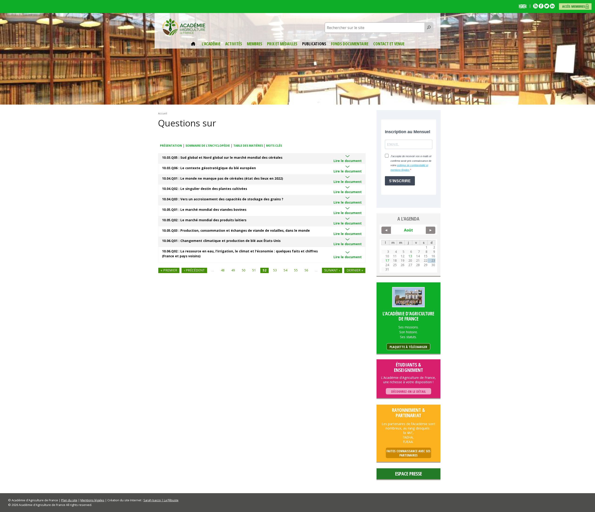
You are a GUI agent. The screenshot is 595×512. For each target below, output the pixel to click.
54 (285, 270)
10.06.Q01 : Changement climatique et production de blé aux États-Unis (221, 240)
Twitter (546, 6)
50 (243, 270)
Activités (233, 43)
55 (296, 270)
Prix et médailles (282, 43)
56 (306, 270)
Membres (254, 43)
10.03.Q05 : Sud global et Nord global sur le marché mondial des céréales (222, 157)
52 (264, 270)
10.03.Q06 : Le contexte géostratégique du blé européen (209, 168)
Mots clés (274, 146)
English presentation (523, 6)
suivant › (332, 270)
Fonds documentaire (349, 43)
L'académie (211, 43)
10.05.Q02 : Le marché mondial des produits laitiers (204, 220)
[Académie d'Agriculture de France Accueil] (184, 26)
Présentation (171, 146)
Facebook (541, 6)
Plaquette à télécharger (408, 347)
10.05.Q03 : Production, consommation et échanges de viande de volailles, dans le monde (236, 230)
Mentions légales (92, 500)
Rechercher (428, 28)
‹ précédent (194, 270)
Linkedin (552, 6)
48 (223, 270)
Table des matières (248, 146)
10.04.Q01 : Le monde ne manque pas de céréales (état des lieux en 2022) (222, 178)
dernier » (355, 270)
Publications (314, 43)
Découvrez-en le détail (408, 391)
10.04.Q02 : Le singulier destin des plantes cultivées (204, 188)
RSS (535, 6)
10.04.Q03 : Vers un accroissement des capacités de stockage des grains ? (222, 199)
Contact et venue (388, 43)
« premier (169, 270)
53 (275, 270)
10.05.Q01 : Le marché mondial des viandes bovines (204, 209)
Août (408, 230)
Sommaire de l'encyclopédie (207, 146)
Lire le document (348, 161)
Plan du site (69, 500)
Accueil (194, 43)
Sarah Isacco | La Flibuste (160, 500)
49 (233, 270)
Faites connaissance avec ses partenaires (408, 453)
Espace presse (408, 473)
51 (254, 270)
